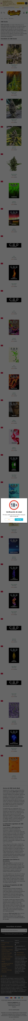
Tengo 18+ (19, 519)
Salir (9, 519)
